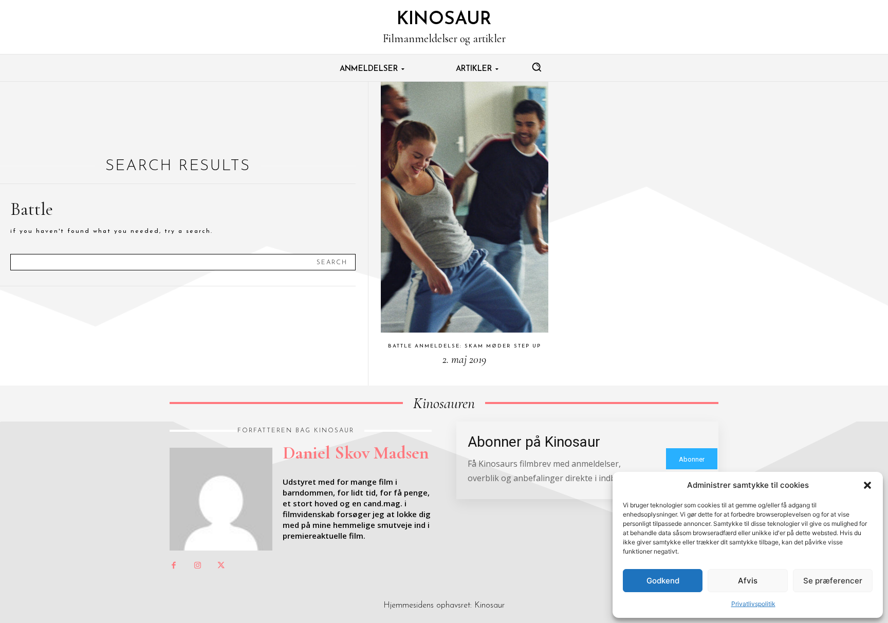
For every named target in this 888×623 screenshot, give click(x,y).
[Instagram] (197, 566)
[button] (867, 485)
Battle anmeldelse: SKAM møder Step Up (464, 346)
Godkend (662, 580)
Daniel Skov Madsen (356, 453)
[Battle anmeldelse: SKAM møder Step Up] (464, 207)
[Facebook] (173, 566)
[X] (221, 566)
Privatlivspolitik (753, 604)
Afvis (747, 580)
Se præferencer (832, 580)
